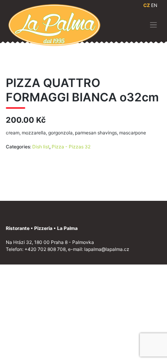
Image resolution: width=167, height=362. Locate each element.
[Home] (54, 24)
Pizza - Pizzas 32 (71, 147)
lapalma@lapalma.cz (106, 249)
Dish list (40, 147)
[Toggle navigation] (154, 25)
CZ (146, 5)
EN (154, 5)
